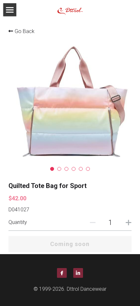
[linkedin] (78, 273)
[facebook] (62, 273)
